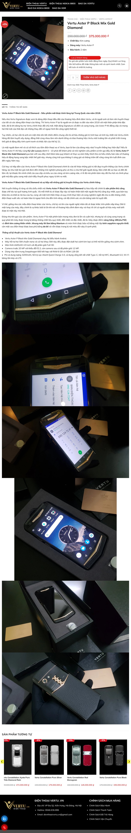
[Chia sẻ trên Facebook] (70, 90)
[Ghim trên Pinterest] (83, 90)
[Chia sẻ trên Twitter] (74, 90)
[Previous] (2, 766)
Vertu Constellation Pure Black (113, 777)
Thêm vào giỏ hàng (94, 77)
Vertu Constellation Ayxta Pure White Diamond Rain (16, 778)
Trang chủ (72, 19)
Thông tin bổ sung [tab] (18, 107)
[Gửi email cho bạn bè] (79, 90)
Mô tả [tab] (5, 107)
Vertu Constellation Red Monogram (77, 778)
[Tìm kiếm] (119, 6)
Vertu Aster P (105, 19)
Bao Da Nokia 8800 (39, 8)
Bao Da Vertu (86, 3)
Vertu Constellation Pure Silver (48, 777)
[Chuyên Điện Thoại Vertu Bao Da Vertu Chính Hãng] (12, 6)
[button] (127, 6)
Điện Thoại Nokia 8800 (62, 3)
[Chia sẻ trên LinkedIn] (88, 90)
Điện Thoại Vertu (36, 3)
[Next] (129, 766)
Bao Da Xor (59, 8)
